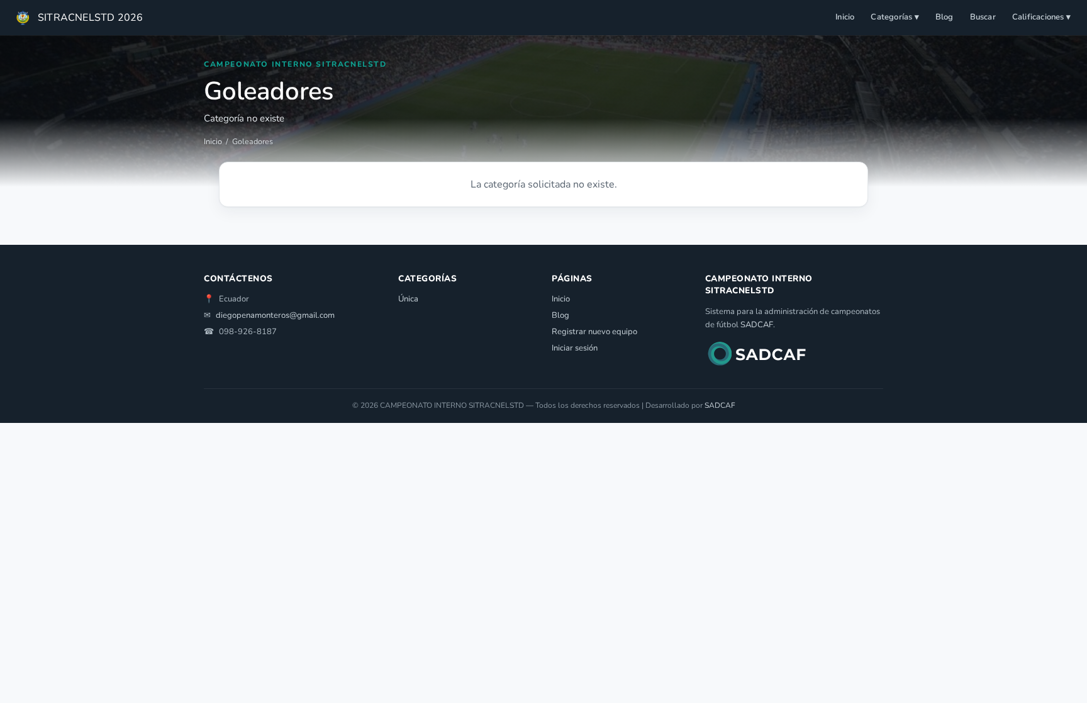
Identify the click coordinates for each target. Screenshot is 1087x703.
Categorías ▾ (894, 17)
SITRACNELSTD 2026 (90, 18)
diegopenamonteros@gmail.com (275, 315)
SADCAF (756, 324)
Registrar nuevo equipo (594, 331)
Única (408, 299)
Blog (944, 17)
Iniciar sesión (575, 348)
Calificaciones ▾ (1041, 17)
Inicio (844, 17)
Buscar (983, 17)
